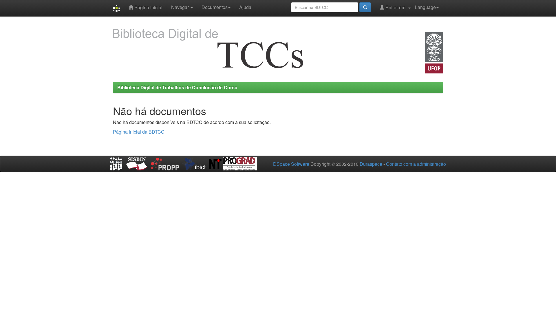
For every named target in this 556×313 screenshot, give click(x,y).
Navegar (180, 7)
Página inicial (147, 7)
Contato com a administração (416, 164)
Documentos (215, 7)
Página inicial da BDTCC (138, 131)
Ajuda (245, 7)
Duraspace (371, 164)
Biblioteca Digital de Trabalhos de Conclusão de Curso (177, 87)
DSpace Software (291, 164)
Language (425, 7)
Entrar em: (396, 7)
